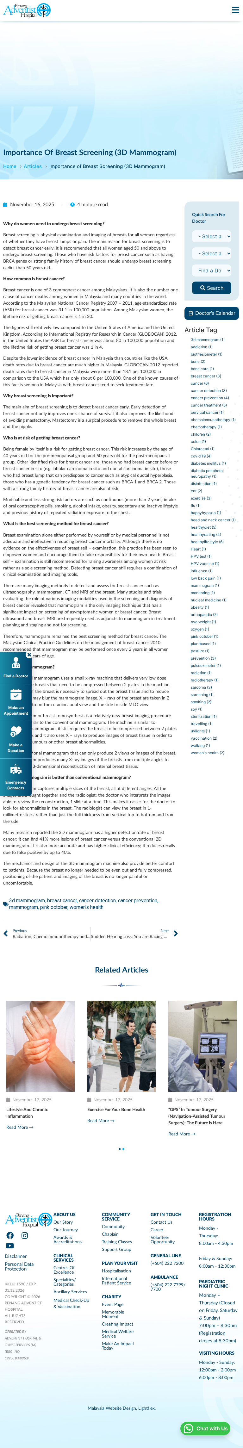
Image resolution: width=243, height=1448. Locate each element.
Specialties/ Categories (64, 1282)
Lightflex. (147, 1408)
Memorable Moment (113, 1314)
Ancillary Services (70, 1292)
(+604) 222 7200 (167, 1263)
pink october (53, 907)
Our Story (63, 1222)
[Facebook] (10, 1236)
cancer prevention (137, 901)
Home (9, 166)
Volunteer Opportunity (163, 1239)
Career (157, 1230)
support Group (116, 1249)
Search (214, 288)
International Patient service (116, 1281)
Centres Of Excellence (64, 1270)
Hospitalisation (116, 1271)
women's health (86, 907)
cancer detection (97, 901)
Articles (33, 166)
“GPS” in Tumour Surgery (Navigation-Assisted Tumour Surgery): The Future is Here (31, 1116)
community (113, 1227)
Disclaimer (16, 1256)
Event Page (112, 1304)
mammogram (23, 907)
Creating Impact (117, 1324)
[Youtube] (10, 1246)
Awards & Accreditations (67, 1239)
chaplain (110, 1234)
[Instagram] (25, 1236)
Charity (111, 1297)
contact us (161, 1222)
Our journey (65, 1230)
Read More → (16, 1134)
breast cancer (62, 901)
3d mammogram (27, 901)
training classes (117, 1242)
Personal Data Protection (19, 1266)
